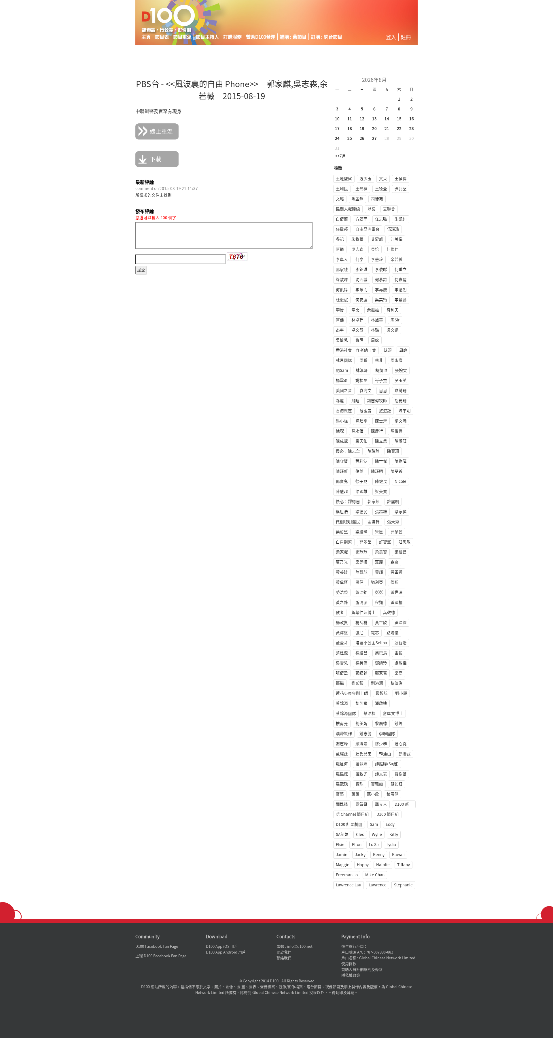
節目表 (162, 37)
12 (362, 119)
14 (387, 119)
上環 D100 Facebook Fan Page (160, 956)
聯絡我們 (283, 958)
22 (399, 129)
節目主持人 (207, 37)
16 (411, 119)
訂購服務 (232, 37)
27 (374, 138)
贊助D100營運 (260, 37)
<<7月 (340, 156)
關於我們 (283, 952)
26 (362, 138)
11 (349, 119)
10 (337, 119)
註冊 (406, 37)
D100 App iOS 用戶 (222, 946)
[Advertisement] (364, 19)
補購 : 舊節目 (293, 37)
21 (387, 129)
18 (349, 129)
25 (349, 138)
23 (411, 129)
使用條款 (348, 964)
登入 (391, 37)
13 (374, 119)
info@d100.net (300, 946)
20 (374, 129)
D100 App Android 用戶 (226, 952)
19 (362, 129)
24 (337, 138)
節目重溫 (182, 37)
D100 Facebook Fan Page (156, 946)
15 (399, 119)
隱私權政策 (350, 975)
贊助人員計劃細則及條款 (361, 969)
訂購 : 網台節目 (326, 37)
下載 (155, 159)
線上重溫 (161, 131)
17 (337, 129)
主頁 (146, 37)
